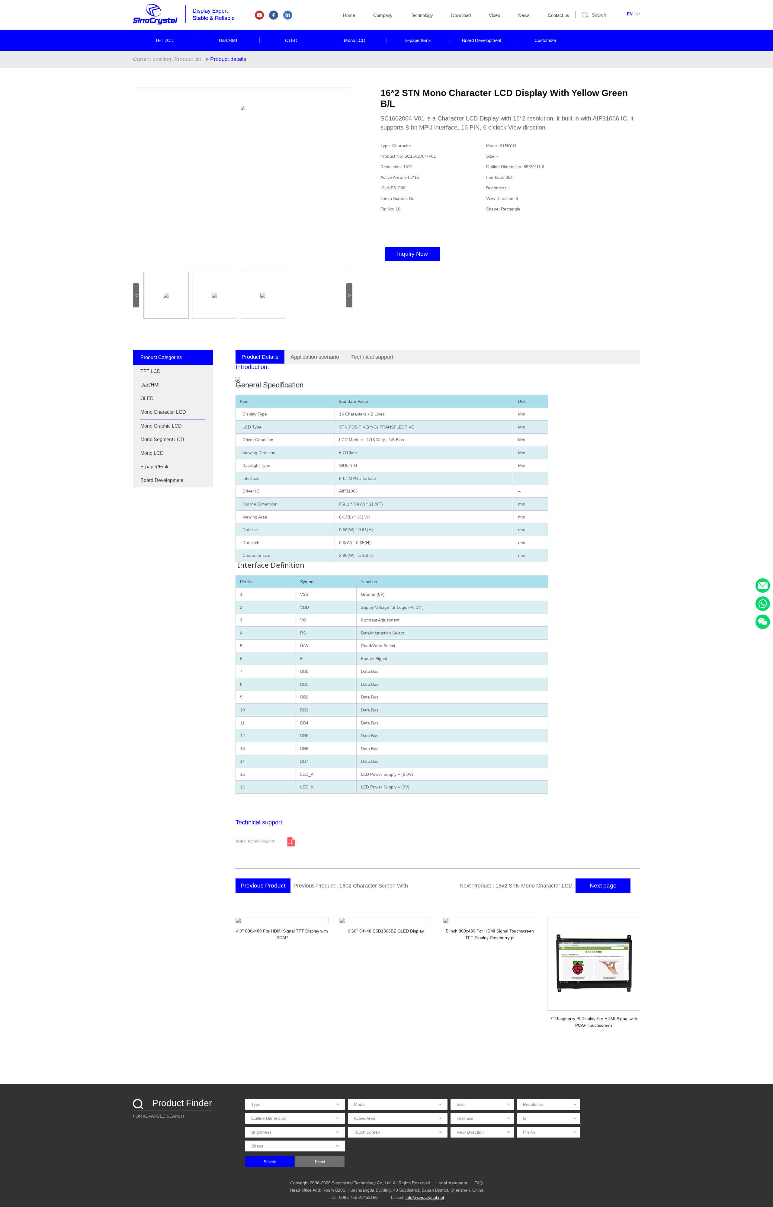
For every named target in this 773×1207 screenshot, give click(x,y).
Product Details (260, 357)
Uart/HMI (228, 40)
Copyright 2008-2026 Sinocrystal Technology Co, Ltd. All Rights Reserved (360, 1182)
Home (349, 15)
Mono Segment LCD (162, 439)
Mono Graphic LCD (161, 426)
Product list (187, 59)
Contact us (558, 15)
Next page (603, 885)
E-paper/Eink (418, 40)
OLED (291, 40)
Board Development (481, 40)
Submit (270, 1162)
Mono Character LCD (163, 412)
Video (494, 15)
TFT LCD (164, 40)
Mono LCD (354, 40)
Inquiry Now (412, 254)
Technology (422, 15)
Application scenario (314, 357)
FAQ (478, 1182)
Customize (545, 40)
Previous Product (263, 885)
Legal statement (451, 1182)
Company (383, 15)
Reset (320, 1162)
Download (461, 15)
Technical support (372, 357)
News (524, 15)
